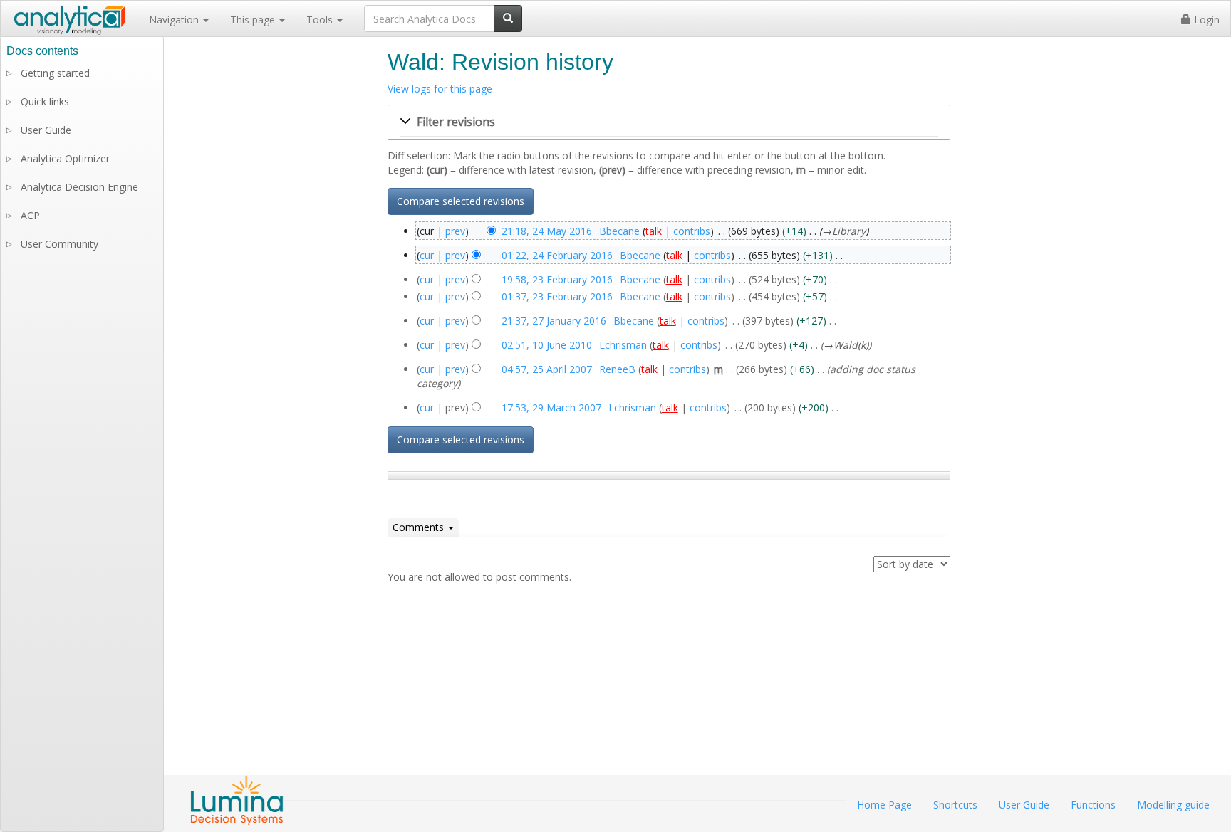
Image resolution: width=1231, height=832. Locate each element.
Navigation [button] (175, 19)
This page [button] (254, 19)
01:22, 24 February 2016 (557, 255)
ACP (30, 215)
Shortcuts (955, 804)
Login (1205, 19)
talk (653, 231)
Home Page (884, 804)
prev (455, 231)
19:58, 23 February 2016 (557, 279)
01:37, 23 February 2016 (557, 296)
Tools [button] (321, 19)
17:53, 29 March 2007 (551, 407)
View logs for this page (440, 88)
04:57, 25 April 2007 (547, 369)
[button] (669, 122)
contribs (691, 231)
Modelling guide (1173, 804)
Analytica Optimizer (65, 158)
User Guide (46, 130)
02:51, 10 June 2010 (547, 345)
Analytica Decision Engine (79, 187)
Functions (1093, 804)
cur (427, 255)
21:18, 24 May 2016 (547, 231)
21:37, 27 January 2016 (554, 320)
